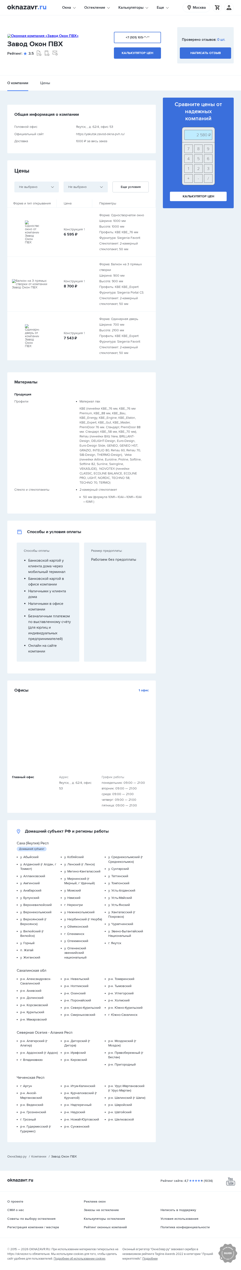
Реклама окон (95, 1201)
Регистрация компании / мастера (33, 1227)
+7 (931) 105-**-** (137, 37)
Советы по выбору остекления (31, 1219)
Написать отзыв (205, 53)
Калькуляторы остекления (104, 1219)
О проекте (15, 1201)
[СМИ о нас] (227, 1262)
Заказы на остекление (101, 1210)
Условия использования (179, 1219)
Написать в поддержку (178, 1210)
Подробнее (150, 1259)
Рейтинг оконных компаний (105, 1227)
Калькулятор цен (137, 53)
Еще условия (131, 187)
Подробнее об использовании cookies (79, 1259)
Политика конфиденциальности (185, 1227)
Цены (45, 83)
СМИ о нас (15, 1210)
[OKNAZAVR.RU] (26, 7)
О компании (17, 83)
